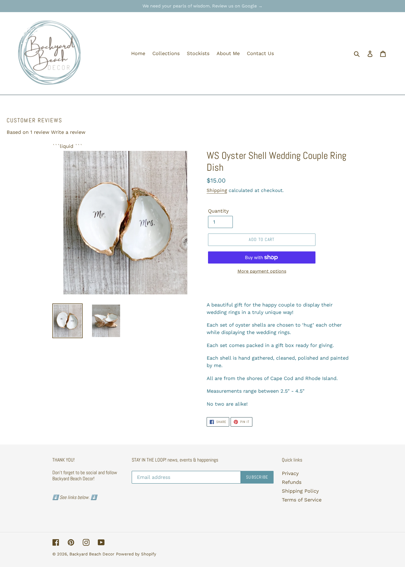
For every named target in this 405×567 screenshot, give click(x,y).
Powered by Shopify (136, 554)
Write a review (68, 132)
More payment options (261, 271)
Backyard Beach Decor (91, 554)
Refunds (291, 482)
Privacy (290, 473)
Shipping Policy (300, 491)
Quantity (218, 211)
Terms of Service (302, 500)
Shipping (217, 190)
